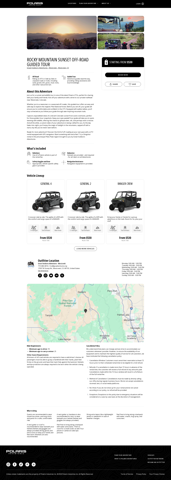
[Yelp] (62, 275)
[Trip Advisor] (57, 275)
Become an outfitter (156, 462)
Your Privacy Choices (157, 474)
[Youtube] (51, 275)
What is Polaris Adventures (125, 459)
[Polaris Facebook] (15, 464)
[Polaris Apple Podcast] (34, 464)
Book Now (123, 75)
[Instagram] (46, 275)
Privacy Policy (141, 474)
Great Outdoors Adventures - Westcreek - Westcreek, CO (48, 68)
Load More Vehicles (85, 249)
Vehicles (151, 455)
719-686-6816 (43, 266)
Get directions (43, 271)
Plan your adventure (87, 3)
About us (105, 3)
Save (134, 84)
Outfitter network (155, 459)
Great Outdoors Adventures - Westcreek (52, 263)
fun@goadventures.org (58, 266)
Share (115, 84)
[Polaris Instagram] (8, 464)
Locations (72, 3)
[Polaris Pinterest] (27, 464)
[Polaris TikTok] (21, 464)
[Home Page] (35, 4)
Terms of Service (127, 474)
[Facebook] (40, 275)
